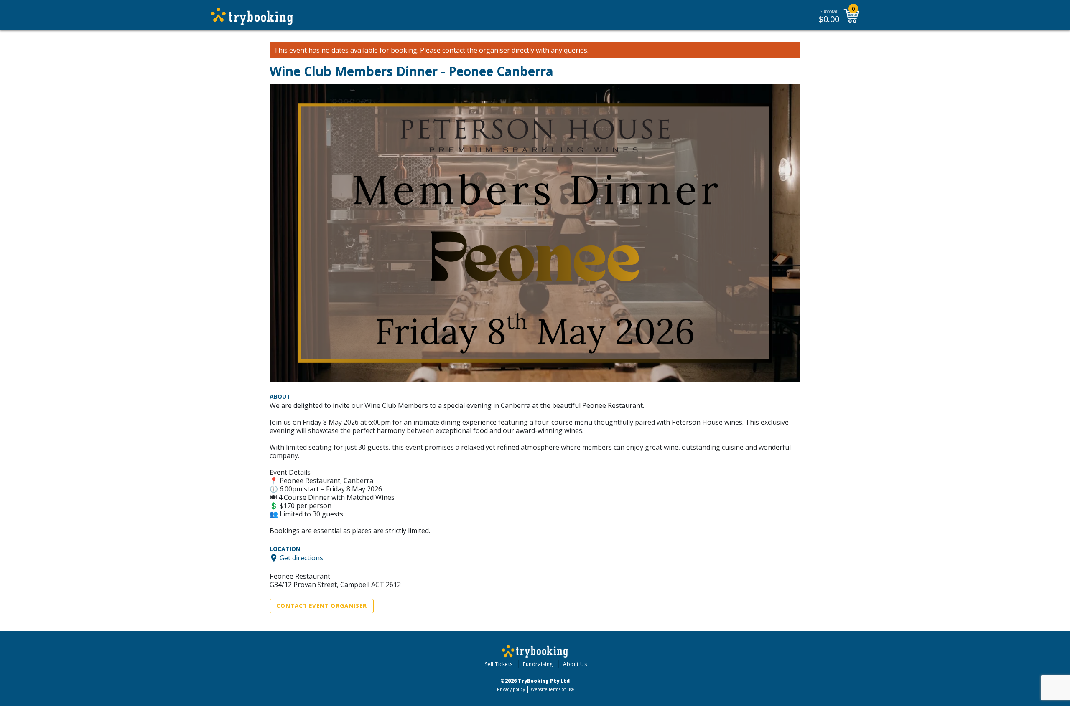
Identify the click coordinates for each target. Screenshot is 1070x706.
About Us (575, 664)
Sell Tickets (499, 664)
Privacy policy (511, 689)
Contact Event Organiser (321, 606)
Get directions (301, 557)
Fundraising (538, 664)
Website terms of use (552, 689)
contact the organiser (476, 50)
